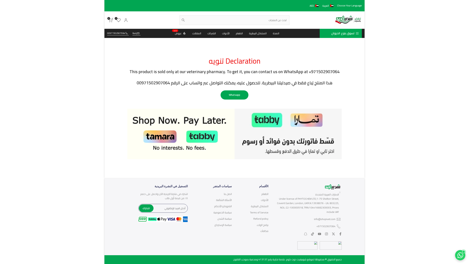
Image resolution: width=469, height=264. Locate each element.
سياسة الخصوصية (222, 212)
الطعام (264, 194)
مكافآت (264, 231)
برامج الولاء (262, 225)
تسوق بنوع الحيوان (342, 33)
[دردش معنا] (460, 255)
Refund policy (260, 218)
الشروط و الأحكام (223, 206)
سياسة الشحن (224, 218)
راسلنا (134, 33)
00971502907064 (116, 33)
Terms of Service (259, 212)
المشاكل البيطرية (259, 206)
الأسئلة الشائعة (224, 200)
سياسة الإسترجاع (223, 225)
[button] (322, 6)
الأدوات (264, 200)
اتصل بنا (228, 194)
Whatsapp (234, 94)
